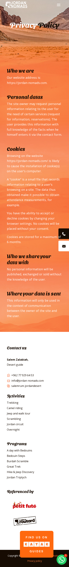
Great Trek (14, 466)
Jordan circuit (15, 424)
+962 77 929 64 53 (22, 375)
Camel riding (15, 408)
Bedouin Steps (16, 456)
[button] (62, 560)
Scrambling (14, 419)
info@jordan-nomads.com (27, 380)
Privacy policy (34, 560)
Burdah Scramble (17, 461)
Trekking (12, 403)
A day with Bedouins (19, 450)
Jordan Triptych (16, 477)
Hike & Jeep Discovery (20, 472)
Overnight (13, 429)
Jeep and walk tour (18, 413)
